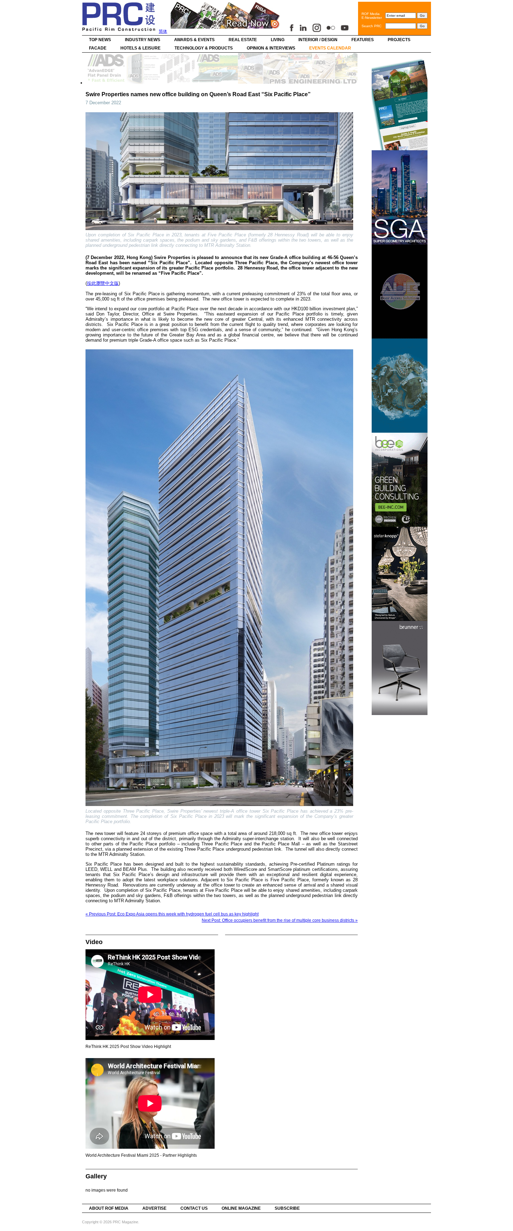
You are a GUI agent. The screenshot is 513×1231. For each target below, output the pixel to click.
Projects (399, 39)
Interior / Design (317, 39)
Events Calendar (330, 48)
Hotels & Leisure (140, 48)
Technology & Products (203, 48)
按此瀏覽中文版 (103, 283)
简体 (163, 31)
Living (277, 39)
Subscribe (287, 1208)
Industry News (142, 39)
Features (362, 39)
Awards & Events (194, 39)
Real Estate (243, 39)
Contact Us (194, 1208)
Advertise (154, 1208)
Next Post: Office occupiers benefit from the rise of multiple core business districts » (280, 920)
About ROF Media (108, 1208)
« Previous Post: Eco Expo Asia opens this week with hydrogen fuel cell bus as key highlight (172, 914)
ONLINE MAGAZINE (241, 1208)
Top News (100, 39)
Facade (97, 48)
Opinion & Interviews (271, 48)
